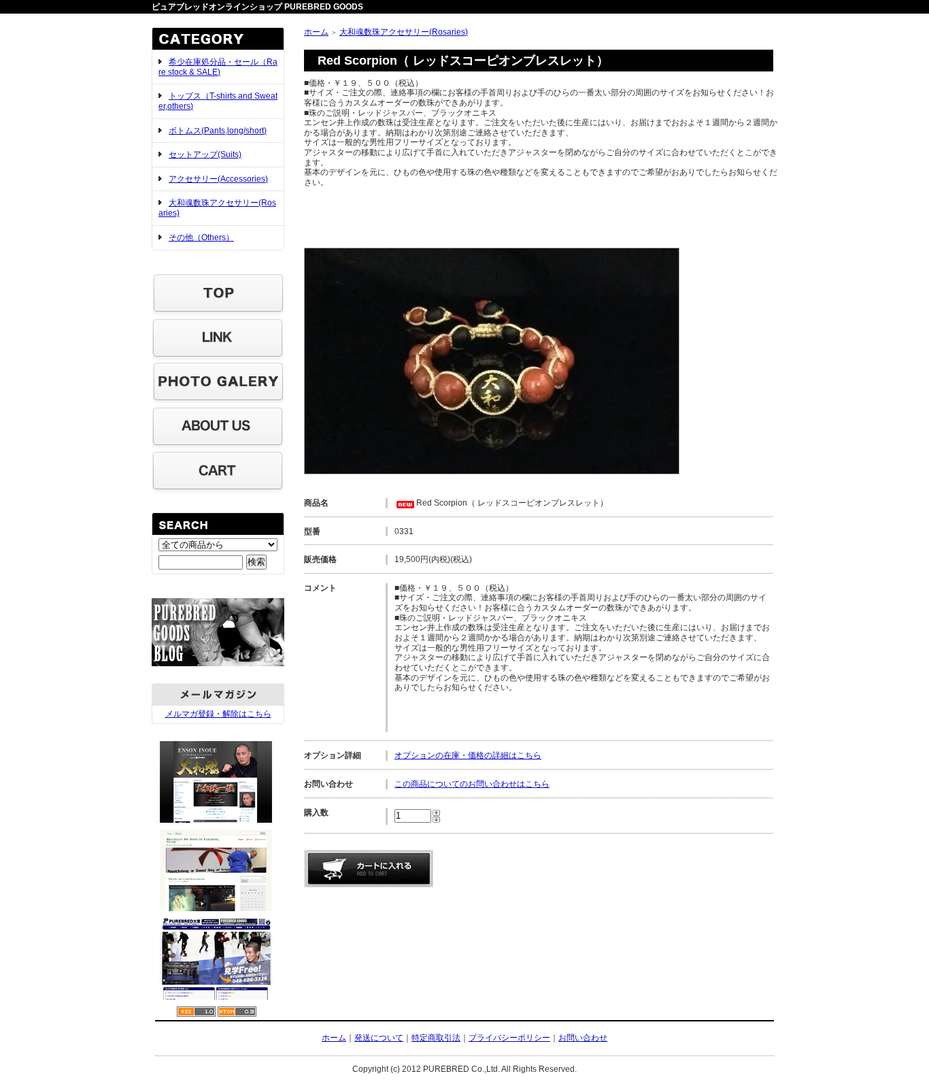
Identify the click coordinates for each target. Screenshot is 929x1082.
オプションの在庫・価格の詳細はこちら (467, 755)
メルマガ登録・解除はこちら (218, 714)
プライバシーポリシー (509, 1038)
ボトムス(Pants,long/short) (218, 130)
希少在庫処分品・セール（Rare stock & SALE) (217, 67)
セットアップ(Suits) (205, 154)
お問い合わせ (582, 1038)
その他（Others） (201, 237)
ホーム (316, 32)
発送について (378, 1038)
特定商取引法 (435, 1038)
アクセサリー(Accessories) (218, 179)
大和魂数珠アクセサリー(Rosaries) (403, 32)
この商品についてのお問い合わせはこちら (472, 784)
